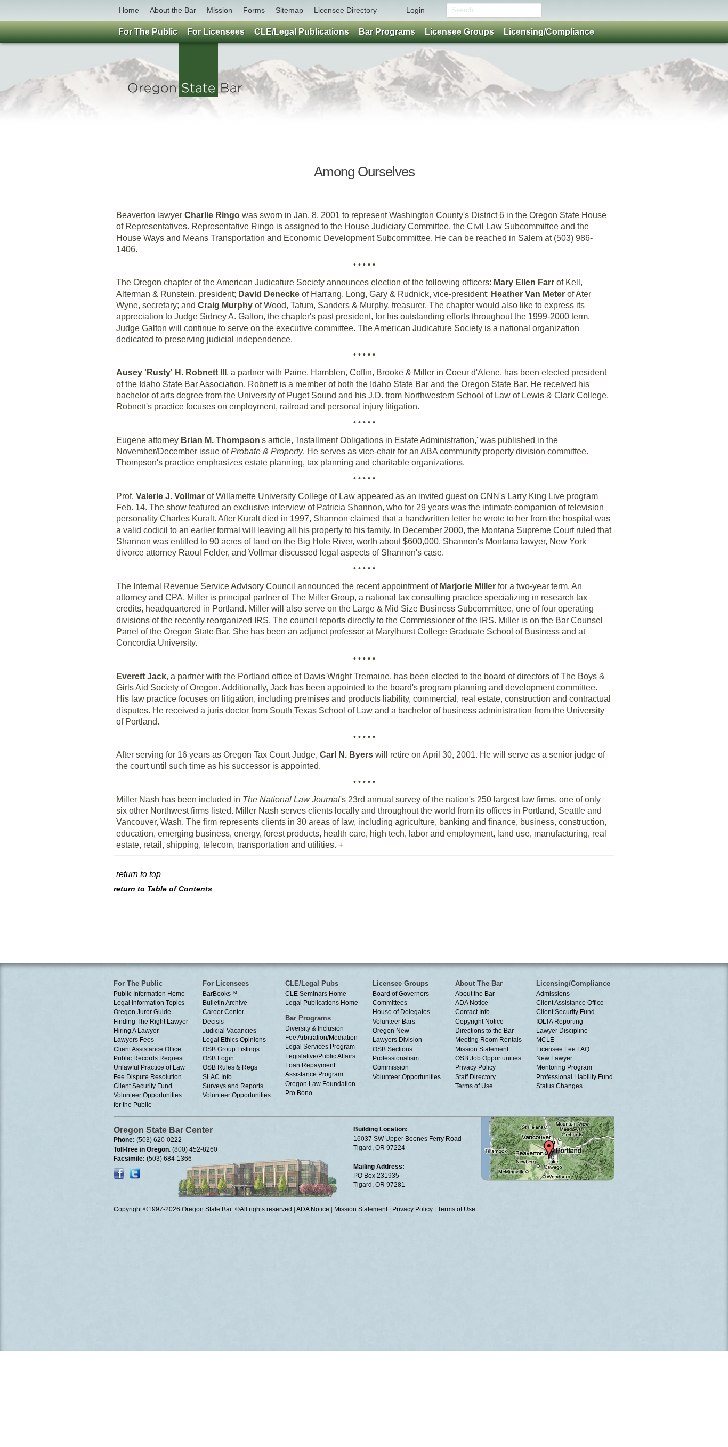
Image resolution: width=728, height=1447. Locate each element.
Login (415, 10)
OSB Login (218, 1058)
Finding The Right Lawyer (151, 1021)
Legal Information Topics (149, 1003)
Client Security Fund (143, 1086)
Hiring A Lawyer (136, 1030)
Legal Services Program (320, 1046)
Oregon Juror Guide (142, 1012)
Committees (390, 1003)
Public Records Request (149, 1058)
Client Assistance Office (147, 1049)
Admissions (553, 994)
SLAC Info (217, 1077)
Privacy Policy (475, 1067)
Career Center (223, 1012)
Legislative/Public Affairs (320, 1056)
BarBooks (220, 994)
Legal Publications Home (321, 1003)
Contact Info (472, 1012)
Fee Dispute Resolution (148, 1077)
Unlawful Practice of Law (149, 1067)
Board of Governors (401, 994)
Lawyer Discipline (562, 1030)
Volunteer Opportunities (237, 1095)
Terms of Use (474, 1086)
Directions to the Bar (484, 1030)
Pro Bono (298, 1093)
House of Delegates (401, 1012)
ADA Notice (471, 1003)
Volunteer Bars (394, 1021)
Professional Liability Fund (574, 1077)
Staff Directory (475, 1077)
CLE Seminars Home (315, 994)
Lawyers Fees (134, 1039)
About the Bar (173, 10)
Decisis (213, 1021)
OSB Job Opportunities (488, 1058)
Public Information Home (149, 994)
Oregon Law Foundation (320, 1084)
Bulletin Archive (225, 1003)
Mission (219, 10)
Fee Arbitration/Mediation (321, 1037)
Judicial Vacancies (229, 1030)
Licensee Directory (345, 10)
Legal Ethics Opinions (234, 1039)
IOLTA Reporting (559, 1021)
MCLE (545, 1039)
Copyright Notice (479, 1021)
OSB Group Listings (231, 1049)
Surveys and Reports (233, 1086)
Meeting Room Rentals (488, 1039)
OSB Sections (392, 1049)
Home (129, 10)
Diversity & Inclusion (314, 1028)
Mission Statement (481, 1049)
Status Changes (559, 1086)
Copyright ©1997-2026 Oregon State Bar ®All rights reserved (203, 1209)
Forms (254, 10)
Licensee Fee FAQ (562, 1049)
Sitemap (289, 10)
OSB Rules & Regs (230, 1067)
